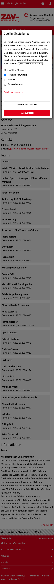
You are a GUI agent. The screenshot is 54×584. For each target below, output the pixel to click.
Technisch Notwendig (17, 75)
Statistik (11, 80)
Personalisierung (15, 84)
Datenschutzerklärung (31, 64)
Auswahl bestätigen (27, 104)
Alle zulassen (27, 113)
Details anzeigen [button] (12, 92)
